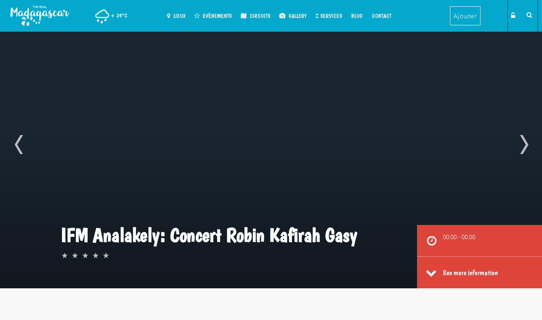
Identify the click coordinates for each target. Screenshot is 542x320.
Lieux (178, 16)
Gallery (297, 16)
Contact (381, 16)
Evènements (217, 16)
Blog (357, 16)
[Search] (528, 15)
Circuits (259, 16)
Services (331, 16)
